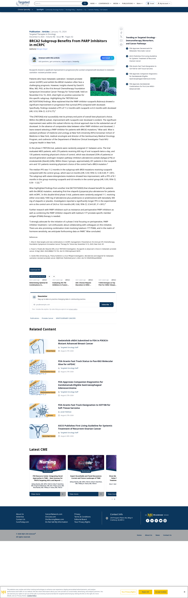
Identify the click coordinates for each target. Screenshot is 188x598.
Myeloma (79, 10)
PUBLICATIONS (127, 3)
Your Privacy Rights (82, 522)
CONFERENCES (104, 3)
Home (139, 535)
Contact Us (20, 519)
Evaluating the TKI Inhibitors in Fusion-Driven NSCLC (55, 284)
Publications (34, 318)
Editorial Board (80, 519)
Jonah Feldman (66, 412)
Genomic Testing (93, 10)
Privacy (77, 514)
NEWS (92, 3)
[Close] (184, 591)
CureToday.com (22, 522)
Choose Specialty (24, 9)
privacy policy (73, 309)
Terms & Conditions (82, 517)
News (158, 535)
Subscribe (105, 305)
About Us (20, 514)
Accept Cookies (160, 592)
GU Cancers (104, 10)
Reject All (145, 592)
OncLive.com (50, 517)
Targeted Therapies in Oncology (42, 34)
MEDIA (115, 3)
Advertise (20, 517)
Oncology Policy (70, 10)
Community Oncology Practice (54, 10)
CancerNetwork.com (53, 514)
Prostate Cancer (47, 318)
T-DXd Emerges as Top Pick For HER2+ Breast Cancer (102, 284)
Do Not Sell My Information (56, 522)
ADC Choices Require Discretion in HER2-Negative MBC (79, 284)
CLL (85, 10)
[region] (94, 592)
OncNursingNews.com (54, 519)
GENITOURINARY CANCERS (66, 318)
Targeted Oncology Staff (69, 347)
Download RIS (35, 270)
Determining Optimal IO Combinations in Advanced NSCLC (34, 284)
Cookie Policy (31, 596)
